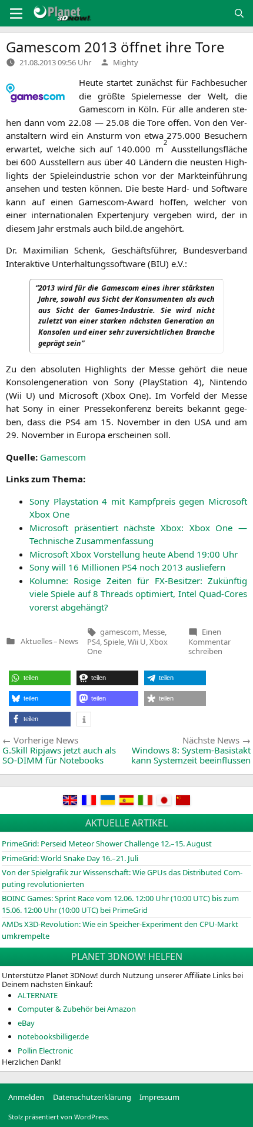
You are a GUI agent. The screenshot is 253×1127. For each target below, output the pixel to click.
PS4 (93, 641)
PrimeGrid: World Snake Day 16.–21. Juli (70, 858)
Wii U (137, 641)
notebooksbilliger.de (53, 1036)
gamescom (119, 631)
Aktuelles (36, 641)
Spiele (114, 641)
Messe (153, 631)
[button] (40, 678)
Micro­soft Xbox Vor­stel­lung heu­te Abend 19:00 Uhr (133, 554)
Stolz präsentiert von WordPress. (58, 1116)
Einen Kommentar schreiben (209, 641)
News (68, 641)
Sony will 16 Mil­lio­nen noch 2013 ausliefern (127, 567)
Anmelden (26, 1097)
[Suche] (239, 13)
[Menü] (16, 13)
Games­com (63, 457)
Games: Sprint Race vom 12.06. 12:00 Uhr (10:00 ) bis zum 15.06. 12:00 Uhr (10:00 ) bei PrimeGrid (120, 904)
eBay (26, 1023)
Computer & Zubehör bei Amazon (77, 1008)
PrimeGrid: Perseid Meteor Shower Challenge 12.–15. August (107, 843)
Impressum (159, 1097)
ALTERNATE (38, 995)
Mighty (125, 62)
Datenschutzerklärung (92, 1097)
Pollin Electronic (45, 1050)
